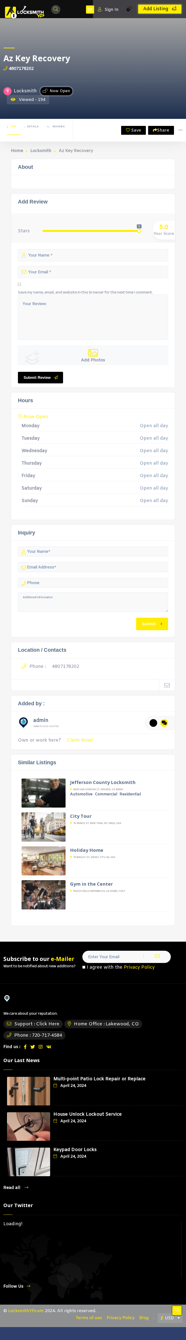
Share (163, 130)
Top (13, 126)
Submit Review (37, 377)
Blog (144, 1318)
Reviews (58, 126)
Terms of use (89, 1318)
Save (135, 130)
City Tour (81, 816)
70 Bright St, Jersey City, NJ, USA (94, 857)
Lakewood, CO (122, 1024)
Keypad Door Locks (75, 1150)
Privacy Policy (139, 967)
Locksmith (40, 151)
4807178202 (21, 68)
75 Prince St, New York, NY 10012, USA (97, 823)
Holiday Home (86, 850)
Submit (149, 623)
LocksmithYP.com (26, 1311)
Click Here (47, 1024)
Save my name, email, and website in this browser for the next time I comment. (85, 292)
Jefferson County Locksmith (103, 782)
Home (17, 151)
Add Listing (156, 9)
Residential (130, 794)
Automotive (81, 794)
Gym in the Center (91, 884)
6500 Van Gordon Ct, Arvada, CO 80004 (98, 789)
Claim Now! (80, 740)
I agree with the (121, 967)
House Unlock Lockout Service (88, 1114)
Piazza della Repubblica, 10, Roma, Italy (99, 891)
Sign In (112, 9)
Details (33, 126)
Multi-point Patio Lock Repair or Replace (100, 1079)
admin (40, 721)
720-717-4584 (47, 1035)
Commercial (106, 794)
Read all (12, 1187)
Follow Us (13, 1286)
